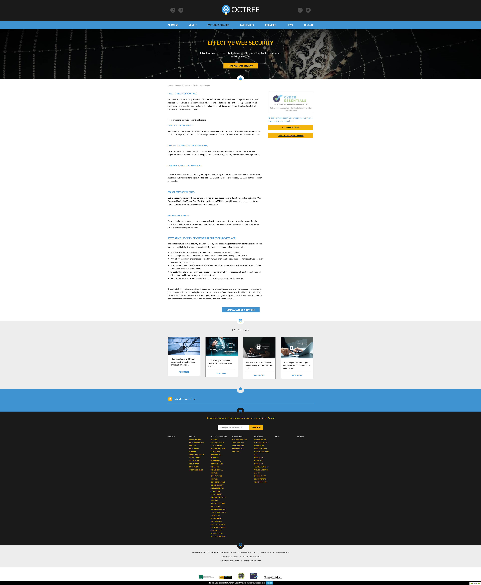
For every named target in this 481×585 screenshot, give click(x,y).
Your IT (193, 24)
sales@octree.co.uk (282, 552)
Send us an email (290, 127)
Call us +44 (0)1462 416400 (291, 135)
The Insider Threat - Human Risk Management (219, 515)
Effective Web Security (201, 85)
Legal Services (238, 446)
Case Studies (247, 24)
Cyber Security (195, 440)
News (290, 24)
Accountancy (238, 443)
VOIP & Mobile (194, 458)
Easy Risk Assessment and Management (217, 443)
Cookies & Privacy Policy (252, 561)
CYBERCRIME (258, 458)
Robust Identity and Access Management (217, 491)
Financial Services (239, 440)
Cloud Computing (196, 455)
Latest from (185, 399)
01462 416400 (266, 552)
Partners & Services (218, 24)
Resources (270, 24)
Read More (184, 372)
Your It (192, 437)
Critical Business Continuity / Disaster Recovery (218, 506)
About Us (173, 24)
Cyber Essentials (196, 470)
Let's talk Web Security (240, 66)
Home (170, 85)
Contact (308, 24)
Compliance (194, 461)
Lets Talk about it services (241, 310)
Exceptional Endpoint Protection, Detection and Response (217, 461)
